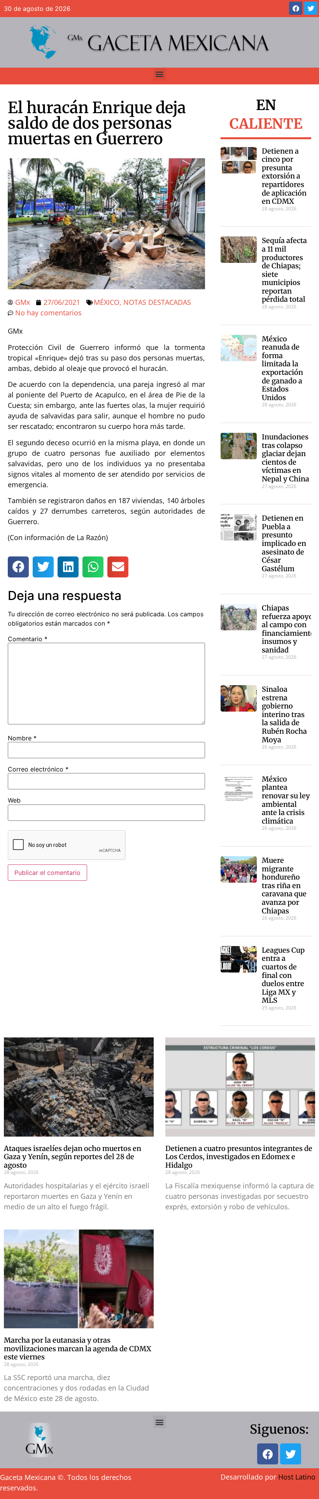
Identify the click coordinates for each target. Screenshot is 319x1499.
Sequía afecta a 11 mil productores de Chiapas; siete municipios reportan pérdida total (284, 270)
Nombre (22, 738)
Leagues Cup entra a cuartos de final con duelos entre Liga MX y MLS (283, 975)
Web (14, 800)
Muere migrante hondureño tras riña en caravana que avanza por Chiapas (284, 885)
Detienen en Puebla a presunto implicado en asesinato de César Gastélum (284, 543)
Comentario (27, 639)
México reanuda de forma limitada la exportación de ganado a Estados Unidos (282, 368)
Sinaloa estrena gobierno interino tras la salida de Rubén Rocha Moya (284, 714)
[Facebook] (295, 8)
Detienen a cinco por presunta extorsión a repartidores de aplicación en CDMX (284, 176)
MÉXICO (106, 302)
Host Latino (296, 1477)
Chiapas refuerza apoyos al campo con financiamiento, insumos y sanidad (289, 628)
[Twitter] (310, 8)
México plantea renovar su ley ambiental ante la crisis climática (286, 800)
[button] (159, 74)
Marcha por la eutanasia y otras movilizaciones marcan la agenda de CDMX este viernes (77, 1348)
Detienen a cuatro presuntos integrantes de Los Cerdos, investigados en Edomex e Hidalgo (238, 1157)
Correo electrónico (38, 769)
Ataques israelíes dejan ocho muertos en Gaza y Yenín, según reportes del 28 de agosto (72, 1157)
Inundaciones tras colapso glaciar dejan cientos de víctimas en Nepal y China (285, 457)
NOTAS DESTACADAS (157, 302)
